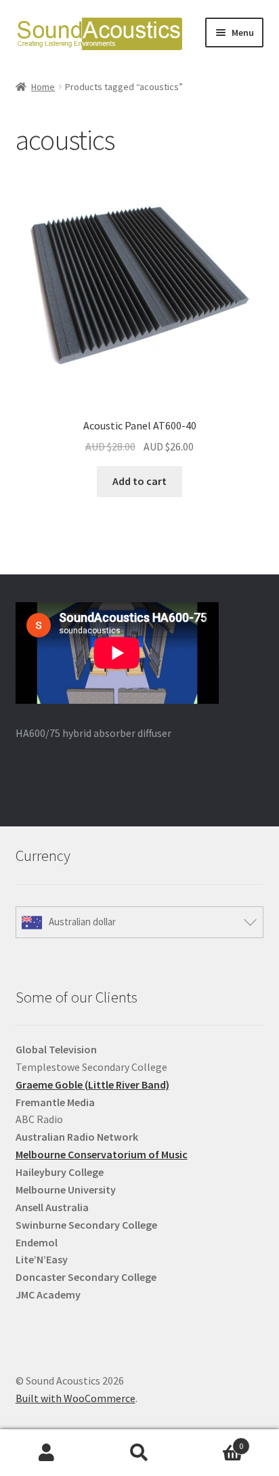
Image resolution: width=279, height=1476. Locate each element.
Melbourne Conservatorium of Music (102, 1154)
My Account (46, 1453)
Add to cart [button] (139, 481)
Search (139, 1453)
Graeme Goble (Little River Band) (92, 1084)
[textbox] (140, 1172)
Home (43, 87)
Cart (215, 1441)
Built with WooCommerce (75, 1398)
